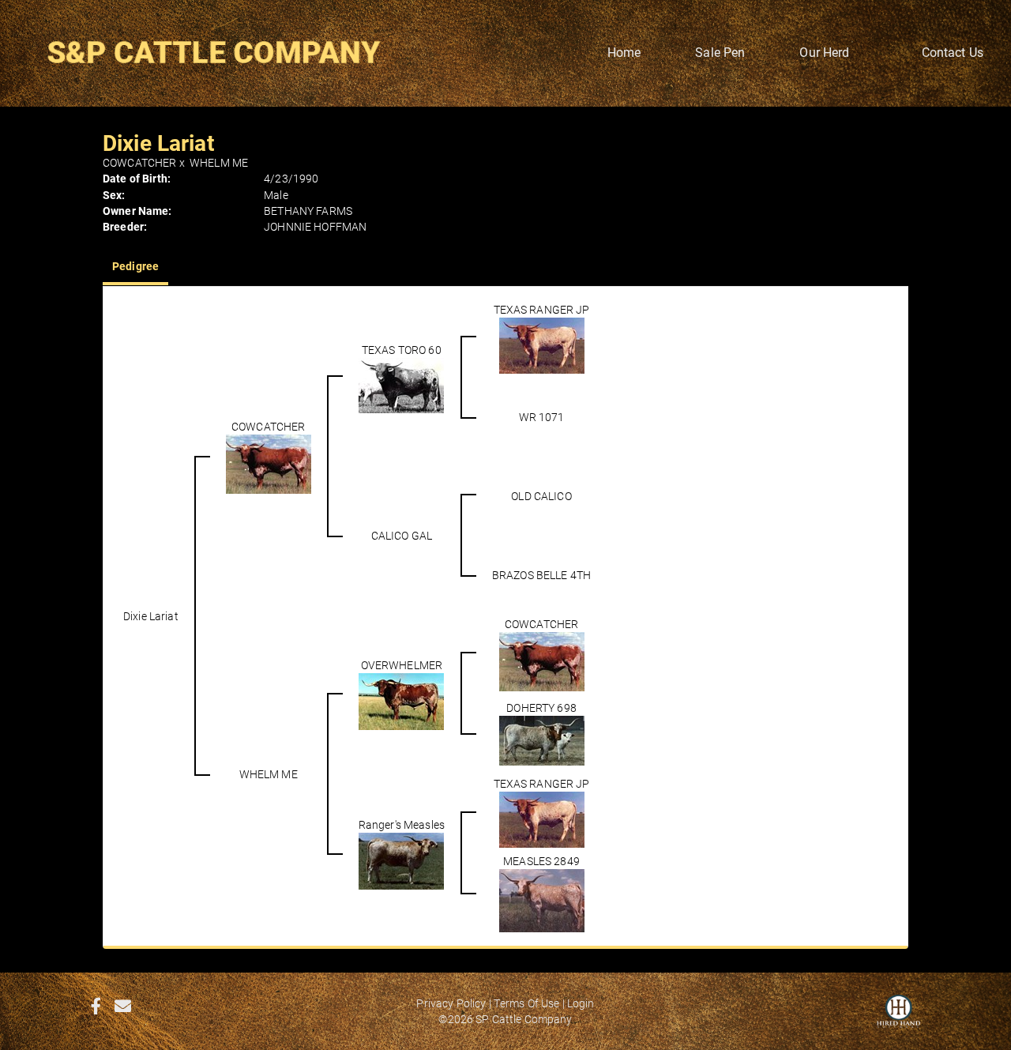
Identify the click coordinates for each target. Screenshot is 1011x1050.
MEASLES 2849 (541, 860)
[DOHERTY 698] (541, 739)
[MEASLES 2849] (541, 899)
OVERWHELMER (402, 664)
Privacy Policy (451, 1002)
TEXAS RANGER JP (542, 309)
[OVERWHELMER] (401, 700)
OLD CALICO (541, 495)
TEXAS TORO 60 (402, 349)
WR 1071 (542, 416)
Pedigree (135, 265)
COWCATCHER (139, 162)
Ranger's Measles (402, 824)
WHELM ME (219, 162)
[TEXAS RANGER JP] (541, 344)
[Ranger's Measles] (401, 859)
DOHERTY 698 (541, 707)
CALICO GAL (401, 535)
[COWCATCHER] (268, 463)
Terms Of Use (527, 1002)
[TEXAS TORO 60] (401, 384)
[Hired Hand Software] (898, 1018)
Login (581, 1002)
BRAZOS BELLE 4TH (541, 574)
